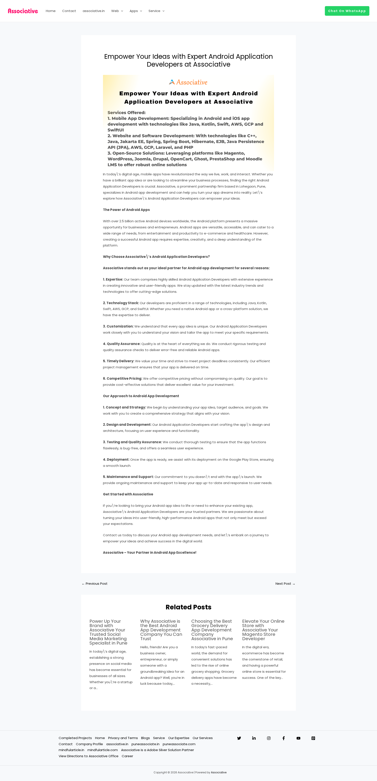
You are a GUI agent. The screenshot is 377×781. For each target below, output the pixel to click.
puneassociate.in (145, 744)
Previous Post (95, 583)
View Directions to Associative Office (88, 756)
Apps (134, 11)
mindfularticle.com (102, 750)
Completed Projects (75, 738)
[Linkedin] (254, 738)
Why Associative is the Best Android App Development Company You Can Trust (161, 630)
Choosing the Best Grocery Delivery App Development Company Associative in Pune (212, 630)
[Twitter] (239, 738)
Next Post (285, 583)
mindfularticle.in (71, 750)
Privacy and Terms (123, 738)
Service (154, 11)
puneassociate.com (179, 744)
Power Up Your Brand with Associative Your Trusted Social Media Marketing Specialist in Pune (108, 632)
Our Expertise (178, 738)
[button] (121, 11)
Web (115, 11)
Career (127, 756)
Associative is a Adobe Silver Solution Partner (157, 750)
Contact (69, 11)
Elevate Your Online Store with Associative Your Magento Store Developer (263, 630)
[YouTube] (298, 738)
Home (51, 11)
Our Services (203, 738)
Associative (218, 772)
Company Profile (89, 744)
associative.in (94, 11)
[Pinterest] (313, 738)
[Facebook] (284, 738)
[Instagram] (269, 738)
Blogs (145, 738)
